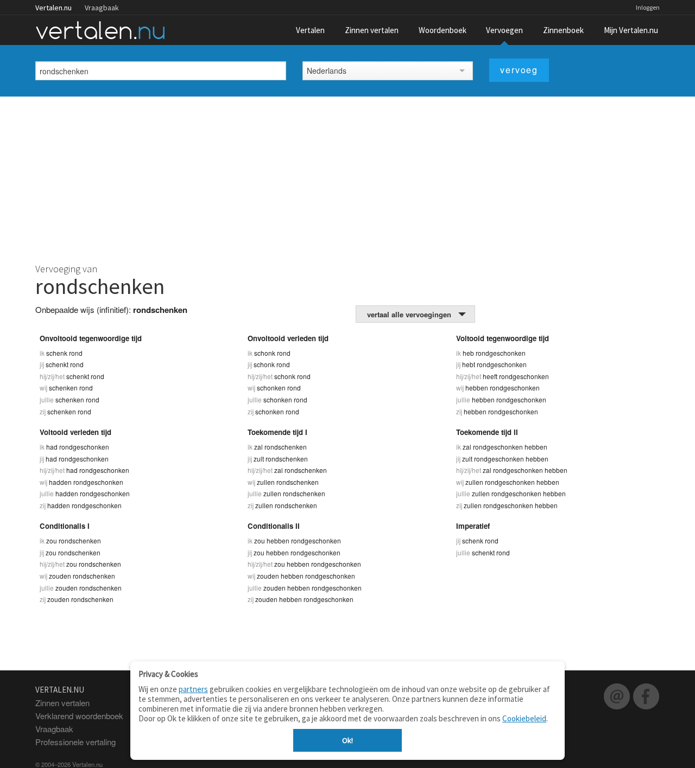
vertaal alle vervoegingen (409, 314)
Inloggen (648, 7)
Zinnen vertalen (372, 30)
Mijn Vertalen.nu (631, 30)
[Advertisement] (347, 178)
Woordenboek (442, 30)
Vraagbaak (102, 7)
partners (193, 689)
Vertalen (310, 30)
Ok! (347, 740)
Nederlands (326, 70)
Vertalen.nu (53, 7)
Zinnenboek (563, 30)
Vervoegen (504, 30)
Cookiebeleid (524, 718)
